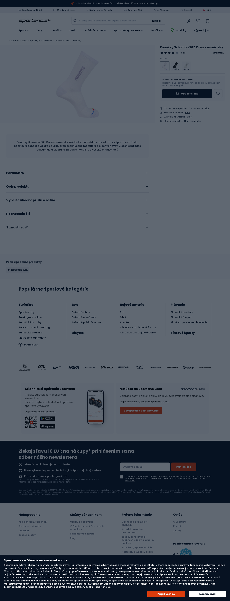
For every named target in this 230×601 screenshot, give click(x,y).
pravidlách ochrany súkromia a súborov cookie (39, 494)
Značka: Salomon (18, 269)
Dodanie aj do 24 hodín (100, 10)
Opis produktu (17, 187)
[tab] (77, 172)
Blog (72, 538)
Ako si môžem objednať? (33, 521)
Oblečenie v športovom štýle (56, 40)
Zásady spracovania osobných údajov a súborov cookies (138, 540)
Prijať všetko (166, 594)
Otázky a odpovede (81, 521)
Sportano (13, 40)
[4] (169, 53)
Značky (155, 30)
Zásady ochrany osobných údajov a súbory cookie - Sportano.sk (72, 586)
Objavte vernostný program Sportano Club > (144, 401)
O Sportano (180, 521)
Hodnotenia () (18, 214)
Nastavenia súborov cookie (138, 551)
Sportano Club (135, 10)
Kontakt (188, 10)
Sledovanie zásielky (30, 526)
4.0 (180, 53)
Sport (24, 40)
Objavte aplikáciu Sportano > (40, 411)
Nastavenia (207, 594)
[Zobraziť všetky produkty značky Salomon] (218, 53)
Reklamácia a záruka (82, 533)
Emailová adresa (133, 466)
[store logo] (35, 21)
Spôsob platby (27, 535)
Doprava (24, 530)
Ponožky (77, 40)
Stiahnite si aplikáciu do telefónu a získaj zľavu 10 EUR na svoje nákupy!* (117, 3)
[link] (188, 20)
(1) (184, 53)
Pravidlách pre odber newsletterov (54, 482)
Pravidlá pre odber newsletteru (132, 531)
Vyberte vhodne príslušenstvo (30, 200)
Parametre (15, 173)
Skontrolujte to (192, 121)
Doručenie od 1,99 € (32, 10)
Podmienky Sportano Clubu (137, 547)
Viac (206, 108)
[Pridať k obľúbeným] (218, 93)
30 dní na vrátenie (66, 10)
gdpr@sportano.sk (198, 583)
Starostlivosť (17, 227)
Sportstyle (35, 40)
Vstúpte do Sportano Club (141, 410)
